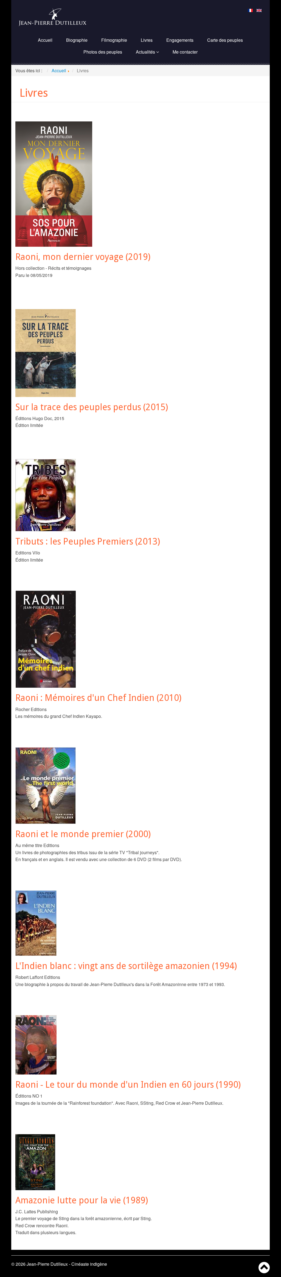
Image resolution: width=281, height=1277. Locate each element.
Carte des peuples (225, 40)
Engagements (179, 40)
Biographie (77, 40)
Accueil (45, 40)
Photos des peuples (102, 52)
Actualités (145, 52)
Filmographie (114, 40)
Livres (147, 40)
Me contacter (185, 52)
